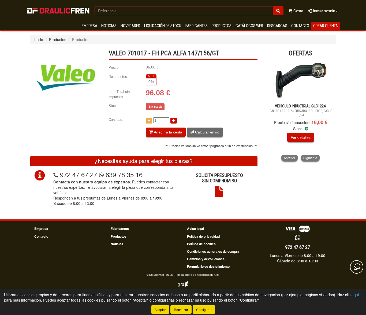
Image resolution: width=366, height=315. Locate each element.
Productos (221, 25)
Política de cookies (201, 243)
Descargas (277, 25)
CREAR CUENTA (325, 25)
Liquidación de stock (162, 25)
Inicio (38, 39)
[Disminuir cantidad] (149, 121)
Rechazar (181, 309)
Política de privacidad (203, 236)
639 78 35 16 (123, 174)
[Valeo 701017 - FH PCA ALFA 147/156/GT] (65, 78)
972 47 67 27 (78, 174)
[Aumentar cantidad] (173, 121)
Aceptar (160, 309)
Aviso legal (195, 228)
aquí (355, 294)
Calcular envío (206, 132)
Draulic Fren (156, 275)
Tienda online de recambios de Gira (197, 275)
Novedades (130, 25)
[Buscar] (278, 10)
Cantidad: (116, 120)
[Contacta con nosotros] (356, 267)
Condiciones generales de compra (213, 251)
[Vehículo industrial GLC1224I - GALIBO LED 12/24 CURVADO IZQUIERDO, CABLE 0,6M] (301, 80)
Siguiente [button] (310, 157)
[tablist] (301, 110)
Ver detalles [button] (301, 137)
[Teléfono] (55, 174)
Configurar (204, 309)
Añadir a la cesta (167, 132)
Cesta (297, 10)
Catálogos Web (249, 25)
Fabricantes (196, 25)
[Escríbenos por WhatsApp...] (297, 238)
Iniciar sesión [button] (323, 10)
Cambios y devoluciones (206, 258)
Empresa (89, 25)
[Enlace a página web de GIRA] (183, 287)
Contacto (300, 25)
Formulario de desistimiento (208, 266)
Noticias (109, 25)
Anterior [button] (289, 157)
